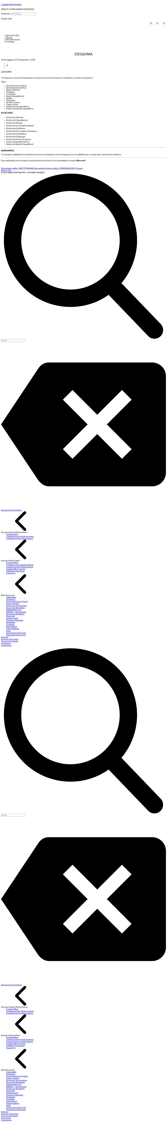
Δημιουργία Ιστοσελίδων (11, 510)
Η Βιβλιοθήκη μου (13, 610)
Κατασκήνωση (12, 618)
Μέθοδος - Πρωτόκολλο (16, 612)
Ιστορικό (4, 637)
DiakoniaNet (11, 597)
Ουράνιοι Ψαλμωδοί (14, 620)
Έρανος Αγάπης (12, 604)
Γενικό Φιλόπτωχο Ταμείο (17, 601)
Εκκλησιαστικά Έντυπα (16, 633)
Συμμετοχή (10, 573)
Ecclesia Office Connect (15, 569)
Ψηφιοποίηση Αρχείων (16, 635)
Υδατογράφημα (12, 629)
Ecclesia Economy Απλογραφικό (19, 539)
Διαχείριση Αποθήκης (15, 614)
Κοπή (8, 631)
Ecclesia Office (12, 534)
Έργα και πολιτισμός (10, 639)
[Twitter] (7, 66)
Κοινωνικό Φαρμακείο (15, 608)
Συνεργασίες (6, 645)
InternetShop (11, 627)
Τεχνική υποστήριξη (9, 641)
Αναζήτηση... (6, 14)
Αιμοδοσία (10, 599)
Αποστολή (10, 616)
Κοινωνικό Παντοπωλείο (16, 606)
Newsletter (10, 622)
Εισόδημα (10, 624)
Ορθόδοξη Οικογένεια (15, 571)
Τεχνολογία (6, 643)
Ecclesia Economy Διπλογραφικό (20, 536)
